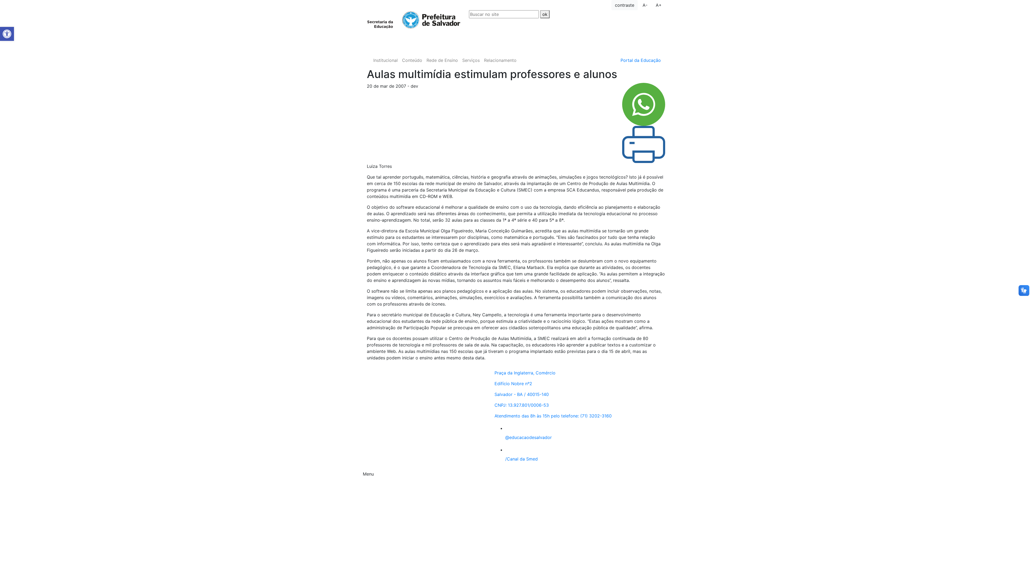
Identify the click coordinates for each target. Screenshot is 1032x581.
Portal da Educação (641, 60)
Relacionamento (500, 60)
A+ (659, 5)
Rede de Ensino (442, 60)
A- (645, 5)
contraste (624, 5)
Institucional (385, 60)
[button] (7, 34)
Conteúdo (412, 60)
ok (544, 14)
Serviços (471, 60)
